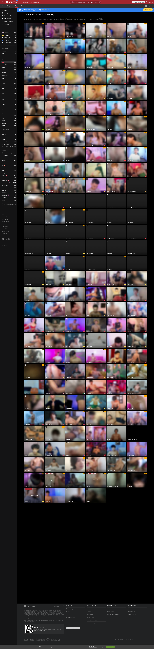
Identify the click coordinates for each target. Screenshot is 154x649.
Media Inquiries (5, 224)
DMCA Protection (132, 614)
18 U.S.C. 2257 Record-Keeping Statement (7, 239)
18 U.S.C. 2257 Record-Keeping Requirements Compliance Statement (131, 639)
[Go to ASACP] (32, 640)
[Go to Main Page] (12, 2)
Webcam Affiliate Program (113, 614)
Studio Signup (5, 233)
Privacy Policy (5, 226)
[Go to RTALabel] (26, 640)
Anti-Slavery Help (91, 623)
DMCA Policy (90, 614)
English (57, 606)
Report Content (5, 221)
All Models (4, 236)
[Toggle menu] (2, 2)
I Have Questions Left (73, 628)
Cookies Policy (90, 617)
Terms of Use (5, 228)
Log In (149, 2)
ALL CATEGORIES (10, 204)
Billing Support (5, 219)
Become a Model (5, 231)
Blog (3, 214)
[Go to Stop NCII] (56, 640)
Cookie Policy (93, 647)
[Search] (88, 2)
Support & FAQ (5, 216)
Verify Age (148, 9)
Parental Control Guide (92, 620)
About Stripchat (5, 212)
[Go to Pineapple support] (48, 639)
